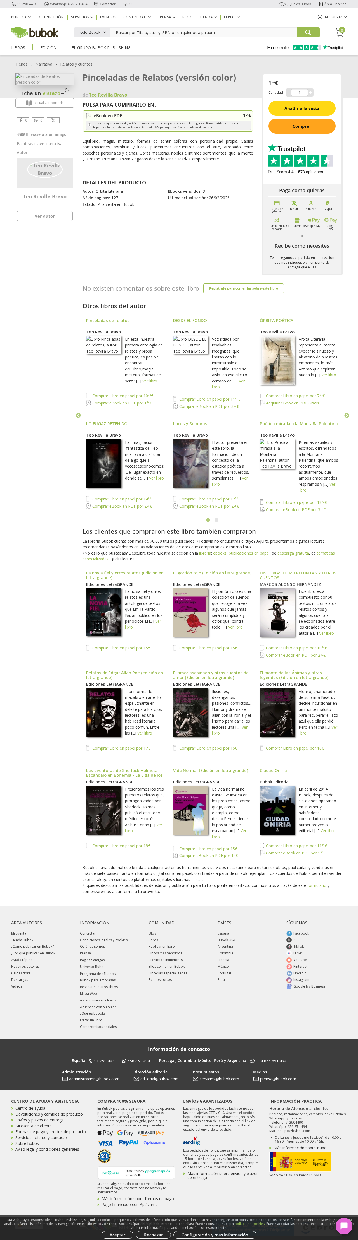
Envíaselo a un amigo (46, 134)
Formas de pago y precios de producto (50, 1131)
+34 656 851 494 (271, 1060)
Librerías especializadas (168, 973)
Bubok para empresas (98, 980)
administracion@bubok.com (94, 1079)
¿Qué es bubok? (92, 1013)
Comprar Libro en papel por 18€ (296, 502)
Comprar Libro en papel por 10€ (122, 395)
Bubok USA (226, 940)
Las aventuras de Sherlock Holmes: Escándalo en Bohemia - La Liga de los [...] (124, 774)
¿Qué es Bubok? (299, 4)
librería (205, 553)
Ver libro (149, 381)
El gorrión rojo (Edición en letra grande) (212, 573)
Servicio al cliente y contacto (41, 1137)
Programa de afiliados (98, 973)
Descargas (19, 979)
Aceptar (117, 1234)
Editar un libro (91, 1020)
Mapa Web (88, 993)
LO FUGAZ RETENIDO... (108, 423)
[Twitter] (53, 120)
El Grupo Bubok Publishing (101, 47)
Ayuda (128, 3)
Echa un (40, 93)
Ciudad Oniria (273, 770)
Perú (221, 979)
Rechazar (153, 1234)
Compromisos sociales (98, 1026)
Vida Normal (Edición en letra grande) (210, 770)
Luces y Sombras (190, 423)
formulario (316, 885)
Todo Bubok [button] (89, 32)
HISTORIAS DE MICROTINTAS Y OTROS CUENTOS (298, 575)
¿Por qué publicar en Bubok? (33, 953)
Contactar (108, 4)
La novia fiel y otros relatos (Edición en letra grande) (125, 575)
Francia (223, 959)
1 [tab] (208, 520)
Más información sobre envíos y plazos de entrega (222, 1175)
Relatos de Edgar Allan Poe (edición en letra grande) (124, 675)
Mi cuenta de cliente (33, 1125)
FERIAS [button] (230, 17)
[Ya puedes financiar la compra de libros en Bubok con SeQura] (136, 1172)
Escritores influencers (166, 959)
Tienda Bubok (22, 940)
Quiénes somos (92, 946)
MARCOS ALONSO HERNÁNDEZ (290, 584)
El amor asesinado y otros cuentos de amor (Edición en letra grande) (211, 675)
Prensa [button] (164, 17)
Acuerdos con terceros (98, 1007)
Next (347, 415)
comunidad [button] (135, 17)
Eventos (108, 17)
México (223, 966)
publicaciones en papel (249, 553)
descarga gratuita (293, 553)
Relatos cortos (160, 979)
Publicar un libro (162, 946)
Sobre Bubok (27, 1143)
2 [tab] (217, 520)
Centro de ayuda (30, 1108)
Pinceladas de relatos (107, 320)
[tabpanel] (213, 415)
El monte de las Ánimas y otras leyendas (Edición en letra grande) (294, 675)
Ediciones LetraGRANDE (109, 584)
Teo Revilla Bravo (45, 196)
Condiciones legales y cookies (104, 940)
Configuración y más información (215, 1234)
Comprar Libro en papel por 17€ (120, 748)
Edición (48, 47)
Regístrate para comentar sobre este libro (243, 288)
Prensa (85, 953)
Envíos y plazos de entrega (39, 1120)
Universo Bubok (92, 966)
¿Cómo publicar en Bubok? (32, 946)
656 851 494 (139, 1060)
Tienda (21, 64)
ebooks (220, 553)
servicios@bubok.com (219, 1079)
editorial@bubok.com (159, 1079)
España (223, 933)
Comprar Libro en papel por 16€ (207, 748)
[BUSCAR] (308, 32)
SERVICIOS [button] (80, 17)
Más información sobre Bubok (301, 1147)
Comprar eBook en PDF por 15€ (208, 855)
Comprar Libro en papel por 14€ (122, 499)
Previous (78, 415)
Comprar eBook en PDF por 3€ (208, 406)
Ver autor (45, 216)
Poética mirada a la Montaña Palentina (299, 423)
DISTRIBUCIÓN (51, 17)
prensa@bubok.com (278, 1079)
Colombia (225, 953)
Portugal (224, 973)
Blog (187, 17)
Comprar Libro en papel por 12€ (209, 499)
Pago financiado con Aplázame (130, 1204)
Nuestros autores (25, 966)
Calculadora (20, 973)
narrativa (54, 143)
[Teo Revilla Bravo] (45, 168)
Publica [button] (19, 17)
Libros (18, 47)
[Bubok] (34, 32)
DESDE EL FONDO (190, 320)
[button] (332, 17)
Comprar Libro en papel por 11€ (209, 399)
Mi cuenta (18, 933)
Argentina (225, 946)
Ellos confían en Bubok (167, 966)
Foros (153, 940)
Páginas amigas (92, 960)
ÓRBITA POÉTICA (276, 320)
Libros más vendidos (165, 953)
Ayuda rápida (22, 959)
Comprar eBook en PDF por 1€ (121, 403)
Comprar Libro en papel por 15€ (120, 648)
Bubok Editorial (275, 781)
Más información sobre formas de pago (138, 1198)
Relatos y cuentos (76, 64)
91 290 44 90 (27, 4)
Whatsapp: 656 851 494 (68, 4)
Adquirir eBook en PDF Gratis (292, 403)
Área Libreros (335, 4)
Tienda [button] (206, 17)
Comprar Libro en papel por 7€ (295, 395)
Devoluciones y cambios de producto (49, 1114)
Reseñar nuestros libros (99, 986)
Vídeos (16, 986)
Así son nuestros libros (98, 1000)
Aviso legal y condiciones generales (47, 1149)
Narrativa (44, 64)
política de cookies (250, 1223)
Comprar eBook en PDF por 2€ (121, 506)
